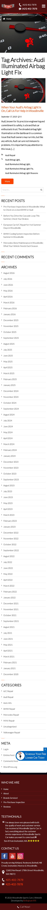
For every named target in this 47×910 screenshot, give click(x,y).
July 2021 (7, 633)
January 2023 (9, 526)
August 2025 (8, 343)
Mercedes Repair (11, 714)
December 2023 (10, 462)
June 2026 (8, 284)
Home (8, 19)
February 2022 (10, 591)
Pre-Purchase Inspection (14, 802)
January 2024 (9, 456)
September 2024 (11, 408)
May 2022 (8, 574)
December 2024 (10, 391)
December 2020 (10, 674)
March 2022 (8, 585)
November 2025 (10, 326)
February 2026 (10, 308)
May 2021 (8, 644)
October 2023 (9, 473)
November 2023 (10, 467)
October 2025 (9, 332)
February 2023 (10, 521)
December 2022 (10, 532)
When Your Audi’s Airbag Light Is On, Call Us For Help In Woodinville (22, 109)
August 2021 (8, 627)
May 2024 (8, 432)
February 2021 (10, 662)
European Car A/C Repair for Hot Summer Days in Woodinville (22, 226)
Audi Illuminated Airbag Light (17, 164)
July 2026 (7, 279)
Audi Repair (10, 155)
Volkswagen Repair (11, 732)
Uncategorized (9, 726)
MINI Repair (9, 720)
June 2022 (8, 568)
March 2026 (8, 302)
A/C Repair (8, 691)
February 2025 (10, 379)
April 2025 (8, 367)
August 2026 (8, 273)
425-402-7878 (14, 879)
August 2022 (8, 556)
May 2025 (8, 361)
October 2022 (9, 544)
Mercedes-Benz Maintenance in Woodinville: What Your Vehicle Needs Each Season (23, 244)
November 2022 (10, 538)
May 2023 (8, 503)
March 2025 (8, 373)
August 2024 (8, 414)
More (7, 181)
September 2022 (11, 550)
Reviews (7, 806)
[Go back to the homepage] (7, 6)
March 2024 (8, 444)
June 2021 (8, 639)
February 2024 (10, 450)
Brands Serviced (10, 798)
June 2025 (8, 355)
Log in (5, 749)
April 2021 (8, 650)
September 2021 (11, 621)
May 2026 (8, 290)
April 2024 (8, 438)
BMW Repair (9, 709)
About (6, 793)
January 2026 (9, 314)
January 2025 (9, 385)
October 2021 (9, 615)
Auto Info (7, 703)
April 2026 (8, 296)
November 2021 (10, 609)
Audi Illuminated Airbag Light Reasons (21, 173)
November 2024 (10, 397)
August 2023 (8, 485)
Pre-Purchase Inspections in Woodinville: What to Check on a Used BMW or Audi (24, 208)
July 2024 (7, 420)
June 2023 (8, 497)
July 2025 (7, 349)
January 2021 (9, 668)
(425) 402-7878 (29, 5)
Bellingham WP (29, 900)
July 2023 (7, 491)
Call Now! (25, 906)
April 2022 (8, 580)
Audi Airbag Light (12, 159)
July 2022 (7, 562)
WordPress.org (10, 767)
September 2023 (11, 479)
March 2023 (8, 515)
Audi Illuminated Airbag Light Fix (19, 168)
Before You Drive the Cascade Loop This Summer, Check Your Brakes (21, 217)
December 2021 (10, 603)
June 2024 (8, 426)
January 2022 (9, 597)
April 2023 (8, 509)
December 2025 (10, 320)
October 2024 (9, 403)
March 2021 (8, 656)
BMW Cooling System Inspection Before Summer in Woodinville (21, 235)
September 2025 (11, 338)
